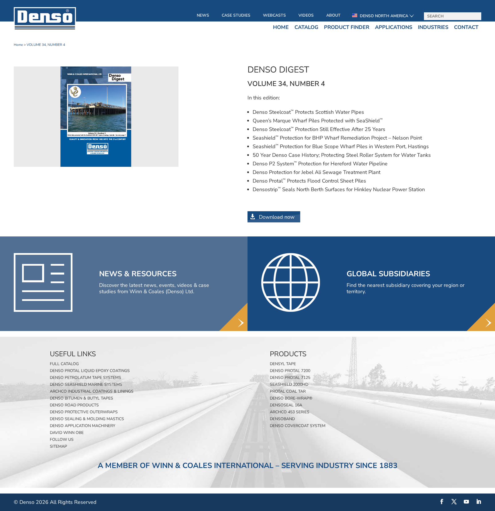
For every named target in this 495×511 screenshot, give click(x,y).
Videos (306, 15)
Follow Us (62, 439)
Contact (466, 27)
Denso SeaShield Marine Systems (86, 384)
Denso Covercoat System (297, 425)
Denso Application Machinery (82, 425)
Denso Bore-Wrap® (291, 398)
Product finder (346, 27)
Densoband (282, 419)
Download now (276, 217)
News (203, 15)
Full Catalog (64, 364)
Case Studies (236, 15)
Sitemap (58, 446)
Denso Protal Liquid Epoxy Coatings (90, 370)
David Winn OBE (67, 432)
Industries (433, 27)
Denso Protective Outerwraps (84, 412)
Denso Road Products (74, 405)
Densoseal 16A (286, 405)
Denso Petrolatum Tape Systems (85, 377)
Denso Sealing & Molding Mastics (87, 419)
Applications (393, 27)
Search (475, 16)
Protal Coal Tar (288, 391)
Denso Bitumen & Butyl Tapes (81, 398)
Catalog (306, 27)
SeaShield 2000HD (289, 384)
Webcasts (274, 15)
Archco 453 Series (289, 412)
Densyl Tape (283, 364)
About (333, 15)
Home (281, 27)
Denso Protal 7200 (290, 370)
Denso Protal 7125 (290, 377)
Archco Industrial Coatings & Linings (91, 391)
